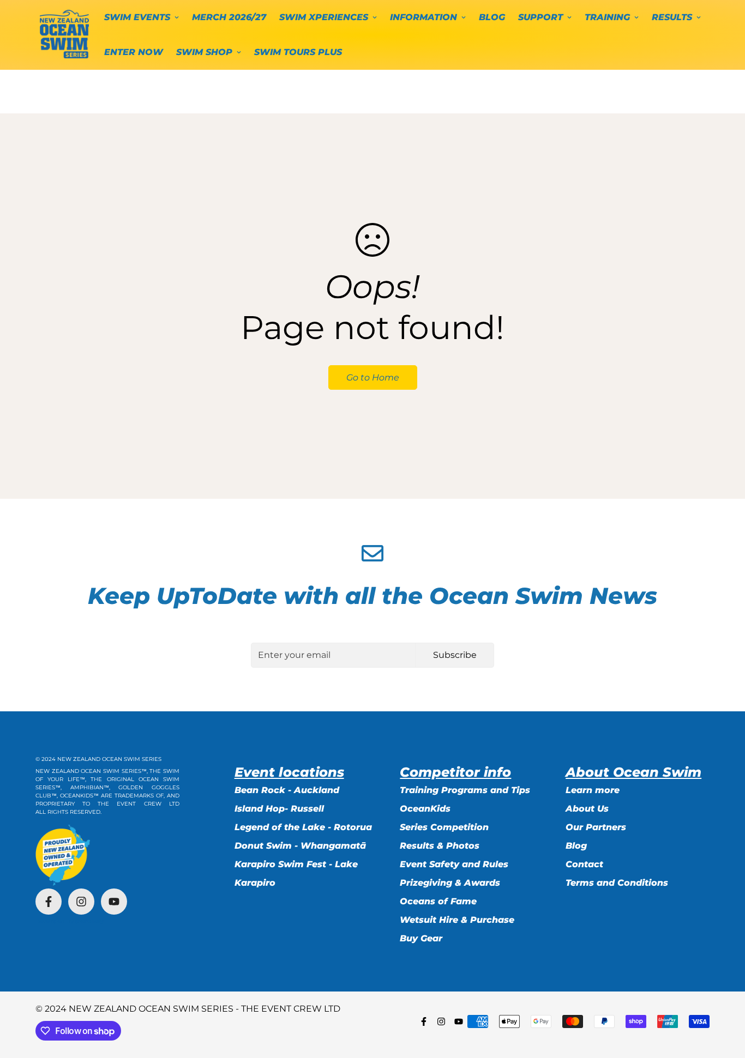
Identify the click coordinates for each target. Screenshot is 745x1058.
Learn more (593, 790)
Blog (576, 846)
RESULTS (672, 17)
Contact (584, 864)
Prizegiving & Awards (450, 883)
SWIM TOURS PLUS (298, 52)
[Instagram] (81, 901)
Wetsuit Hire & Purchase (457, 920)
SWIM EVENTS (137, 17)
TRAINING (607, 17)
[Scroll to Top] (723, 998)
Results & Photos (439, 846)
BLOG (492, 17)
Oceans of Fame (438, 901)
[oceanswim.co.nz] (64, 34)
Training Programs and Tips (465, 790)
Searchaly (89, 921)
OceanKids (425, 808)
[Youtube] (114, 901)
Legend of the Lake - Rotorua (303, 827)
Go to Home (372, 377)
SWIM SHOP (204, 52)
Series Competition (444, 827)
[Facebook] (48, 901)
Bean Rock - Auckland (287, 790)
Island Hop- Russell (279, 808)
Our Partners (596, 827)
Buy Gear (421, 938)
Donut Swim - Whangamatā (300, 846)
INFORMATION (423, 17)
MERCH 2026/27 (229, 17)
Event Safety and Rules (454, 864)
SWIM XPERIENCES (323, 17)
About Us (587, 808)
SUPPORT (540, 17)
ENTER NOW (133, 52)
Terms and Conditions (617, 883)
